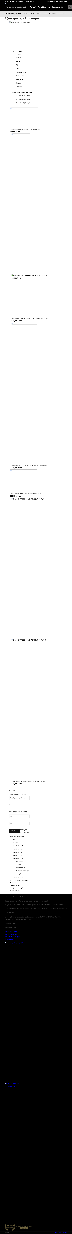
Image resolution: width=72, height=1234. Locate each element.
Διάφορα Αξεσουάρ (15, 885)
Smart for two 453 (17, 855)
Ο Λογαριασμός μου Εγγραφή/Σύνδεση (57, 1)
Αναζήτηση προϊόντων (17, 794)
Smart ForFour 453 (18, 858)
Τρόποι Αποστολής (11, 932)
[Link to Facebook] (5, 1)
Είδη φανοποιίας (20, 867)
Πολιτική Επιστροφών (12, 937)
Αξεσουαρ (13, 882)
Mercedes (15, 842)
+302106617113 (31, 1)
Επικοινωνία (9, 939)
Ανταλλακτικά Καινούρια (17, 836)
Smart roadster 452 (18, 877)
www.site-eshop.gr (61, 1233)
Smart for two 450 (17, 849)
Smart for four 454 (18, 846)
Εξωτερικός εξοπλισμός (22, 870)
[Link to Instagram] (8, 1)
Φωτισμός (18, 874)
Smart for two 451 (17, 852)
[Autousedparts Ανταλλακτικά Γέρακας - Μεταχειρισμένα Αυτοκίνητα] (17, 7)
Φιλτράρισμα (14, 831)
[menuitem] (56, 1)
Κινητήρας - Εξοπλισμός (16, 888)
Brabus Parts (19, 861)
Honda (14, 839)
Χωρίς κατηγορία (15, 890)
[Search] (65, 7)
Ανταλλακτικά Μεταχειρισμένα (19, 880)
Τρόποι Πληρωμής (11, 934)
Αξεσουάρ (18, 864)
